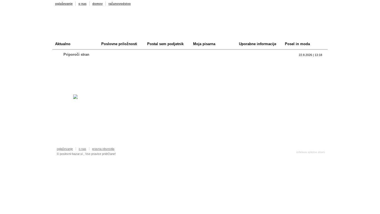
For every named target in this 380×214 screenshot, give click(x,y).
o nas (82, 3)
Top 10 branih (244, 63)
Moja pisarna (204, 44)
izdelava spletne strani (310, 152)
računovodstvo (119, 3)
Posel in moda (297, 44)
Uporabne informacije (257, 44)
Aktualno (62, 44)
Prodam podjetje (246, 71)
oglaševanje (64, 3)
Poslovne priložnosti (119, 44)
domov (97, 3)
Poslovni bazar (88, 26)
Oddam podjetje (246, 89)
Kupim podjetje (245, 80)
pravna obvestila (103, 148)
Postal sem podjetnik (165, 44)
